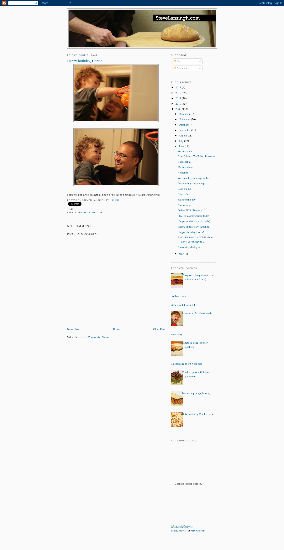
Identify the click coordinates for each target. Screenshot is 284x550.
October (183, 124)
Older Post (159, 329)
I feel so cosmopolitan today (194, 216)
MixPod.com (198, 530)
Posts (179, 61)
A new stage (184, 205)
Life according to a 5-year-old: (185, 363)
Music (174, 530)
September (185, 130)
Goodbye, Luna (177, 296)
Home (116, 329)
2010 (178, 103)
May (182, 253)
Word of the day (187, 199)
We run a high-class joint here (194, 178)
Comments (182, 68)
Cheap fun (183, 194)
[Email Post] (70, 209)
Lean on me (184, 189)
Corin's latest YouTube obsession (196, 156)
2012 (178, 93)
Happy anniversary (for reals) (194, 221)
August (183, 135)
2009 (178, 109)
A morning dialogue (189, 247)
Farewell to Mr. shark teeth (197, 313)
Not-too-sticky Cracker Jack (197, 414)
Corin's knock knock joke (182, 305)
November (185, 119)
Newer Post (73, 329)
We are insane (185, 151)
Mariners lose (185, 167)
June (182, 146)
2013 (178, 87)
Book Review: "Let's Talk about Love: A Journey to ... (196, 239)
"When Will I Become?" (191, 210)
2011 (178, 98)
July (181, 141)
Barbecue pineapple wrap (196, 393)
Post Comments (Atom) (96, 337)
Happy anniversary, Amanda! (194, 226)
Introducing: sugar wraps (192, 183)
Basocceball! (185, 162)
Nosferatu (183, 172)
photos (97, 212)
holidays (84, 212)
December (185, 114)
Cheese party (175, 334)
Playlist (183, 530)
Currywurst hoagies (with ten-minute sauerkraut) (198, 277)
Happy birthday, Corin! (191, 232)
